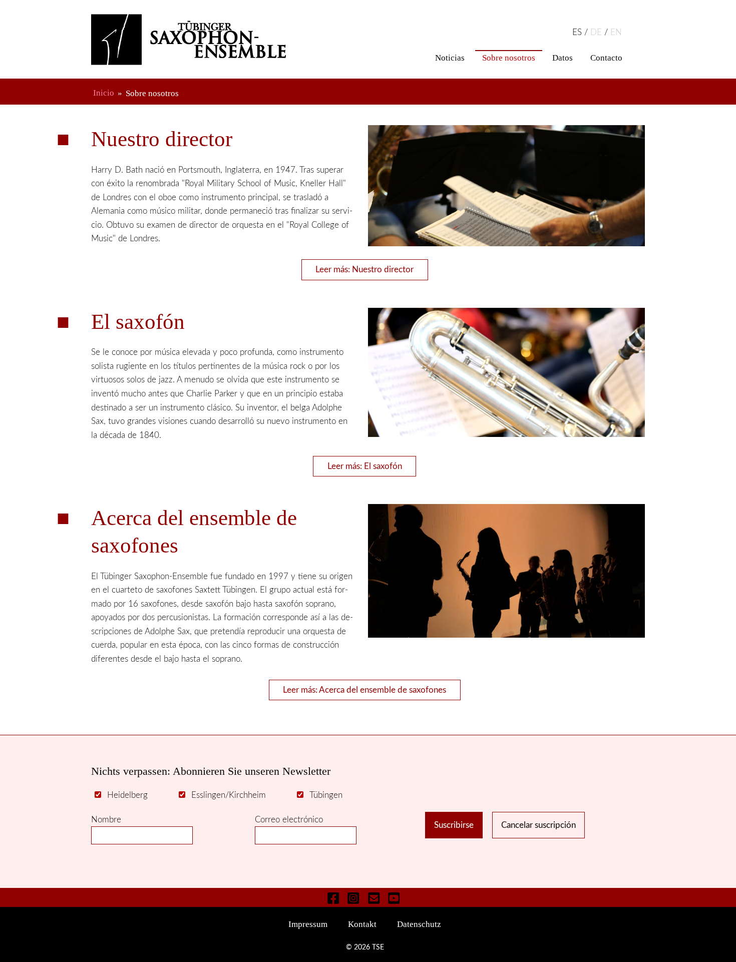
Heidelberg (127, 795)
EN (616, 32)
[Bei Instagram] (353, 898)
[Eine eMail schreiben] (373, 898)
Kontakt (362, 924)
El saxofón (138, 321)
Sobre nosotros (508, 58)
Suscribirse (454, 825)
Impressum (307, 924)
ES (578, 32)
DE (597, 32)
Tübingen (325, 795)
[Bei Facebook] (333, 898)
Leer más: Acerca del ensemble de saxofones (364, 690)
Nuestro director (161, 139)
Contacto (606, 58)
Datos (562, 58)
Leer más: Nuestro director (364, 269)
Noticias (450, 58)
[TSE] (201, 39)
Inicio (103, 93)
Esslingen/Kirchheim (228, 795)
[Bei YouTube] (394, 898)
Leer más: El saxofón (364, 466)
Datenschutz (419, 924)
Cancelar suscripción (538, 825)
